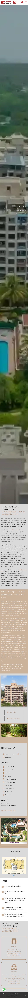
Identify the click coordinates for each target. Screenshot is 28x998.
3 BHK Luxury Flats (16, 530)
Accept (24, 995)
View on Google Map (9, 811)
